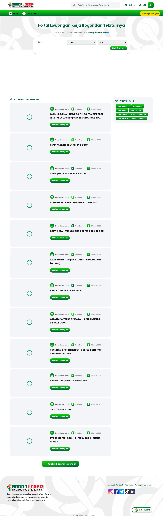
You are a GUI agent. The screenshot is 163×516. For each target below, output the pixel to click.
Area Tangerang (139, 119)
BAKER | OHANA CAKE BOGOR (66, 290)
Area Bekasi (137, 106)
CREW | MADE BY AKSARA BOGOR (68, 173)
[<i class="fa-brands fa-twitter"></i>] (139, 5)
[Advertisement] (81, 76)
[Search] (74, 5)
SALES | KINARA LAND (61, 409)
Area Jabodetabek (138, 114)
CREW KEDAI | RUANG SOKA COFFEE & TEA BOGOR (77, 230)
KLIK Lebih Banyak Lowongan (62, 464)
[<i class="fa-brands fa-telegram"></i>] (144, 5)
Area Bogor (79, 109)
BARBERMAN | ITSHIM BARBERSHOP (68, 380)
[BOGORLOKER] (21, 7)
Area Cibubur (136, 110)
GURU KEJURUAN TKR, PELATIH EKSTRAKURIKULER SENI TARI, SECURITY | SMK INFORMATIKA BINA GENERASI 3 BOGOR (77, 118)
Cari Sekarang (118, 48)
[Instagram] (130, 5)
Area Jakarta (123, 119)
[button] (151, 5)
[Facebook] (125, 5)
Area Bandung (123, 106)
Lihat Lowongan (61, 125)
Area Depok (122, 114)
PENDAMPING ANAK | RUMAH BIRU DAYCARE (73, 202)
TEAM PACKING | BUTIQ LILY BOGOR (69, 144)
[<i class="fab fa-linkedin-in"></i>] (135, 5)
